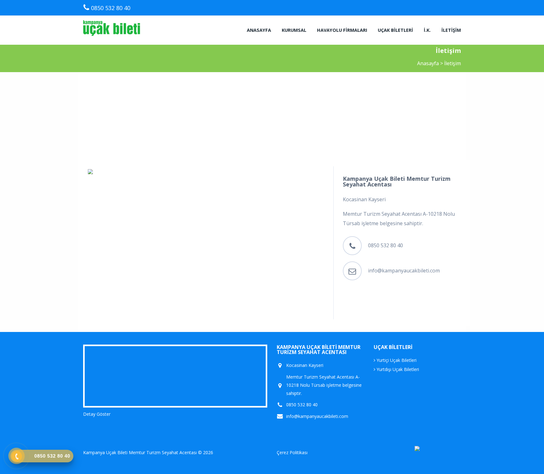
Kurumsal (294, 30)
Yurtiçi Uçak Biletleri (395, 360)
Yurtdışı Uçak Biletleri (397, 369)
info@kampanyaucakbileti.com (404, 270)
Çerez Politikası (292, 452)
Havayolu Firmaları (342, 30)
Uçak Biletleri (395, 30)
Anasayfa (259, 30)
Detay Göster (96, 414)
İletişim (451, 30)
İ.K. (427, 30)
